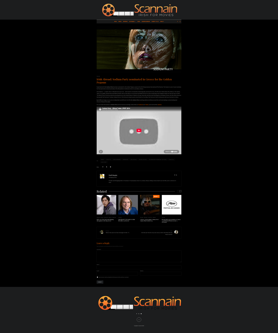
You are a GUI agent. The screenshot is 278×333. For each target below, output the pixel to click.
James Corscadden (117, 159)
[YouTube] (141, 313)
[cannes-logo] (171, 204)
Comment (99, 249)
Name (98, 264)
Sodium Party (104, 162)
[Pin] (110, 166)
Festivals (114, 217)
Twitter (147, 104)
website (160, 104)
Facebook (140, 104)
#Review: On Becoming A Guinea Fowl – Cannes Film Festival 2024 (149, 220)
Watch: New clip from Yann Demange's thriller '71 (117, 231)
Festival (110, 217)
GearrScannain (146, 21)
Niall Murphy (113, 175)
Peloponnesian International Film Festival (158, 159)
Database (131, 21)
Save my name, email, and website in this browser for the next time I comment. (114, 277)
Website (141, 270)
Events (101, 217)
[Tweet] (106, 166)
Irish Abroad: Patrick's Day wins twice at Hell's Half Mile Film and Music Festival (156, 232)
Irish (115, 21)
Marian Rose (125, 159)
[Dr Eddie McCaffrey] (128, 204)
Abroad (98, 76)
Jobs (138, 21)
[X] (180, 21)
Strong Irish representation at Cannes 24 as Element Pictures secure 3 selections (171, 221)
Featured (106, 217)
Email (98, 270)
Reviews (125, 21)
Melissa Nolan (134, 159)
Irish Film (109, 159)
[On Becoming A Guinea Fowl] (150, 204)
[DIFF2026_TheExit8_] (106, 204)
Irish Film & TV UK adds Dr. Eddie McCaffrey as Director (126, 220)
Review (154, 217)
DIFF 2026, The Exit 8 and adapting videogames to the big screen (105, 220)
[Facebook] (178, 21)
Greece (102, 159)
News (120, 21)
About (162, 21)
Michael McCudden (143, 159)
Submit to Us (155, 21)
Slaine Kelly (171, 159)
